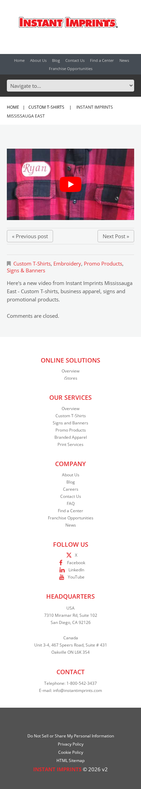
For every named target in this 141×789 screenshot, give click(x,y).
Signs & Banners (26, 270)
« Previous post (30, 236)
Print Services (70, 444)
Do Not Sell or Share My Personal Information (70, 736)
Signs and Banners (70, 423)
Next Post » (116, 236)
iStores (70, 378)
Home (19, 60)
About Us (38, 60)
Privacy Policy (71, 744)
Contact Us (75, 60)
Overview (70, 371)
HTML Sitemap (70, 760)
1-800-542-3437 (81, 683)
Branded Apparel (70, 437)
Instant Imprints (57, 769)
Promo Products (103, 263)
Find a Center (102, 60)
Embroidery (67, 263)
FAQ (71, 503)
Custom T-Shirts (46, 107)
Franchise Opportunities (70, 68)
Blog (56, 60)
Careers (70, 489)
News (124, 60)
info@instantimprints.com (77, 690)
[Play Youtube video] (70, 184)
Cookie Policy (70, 752)
